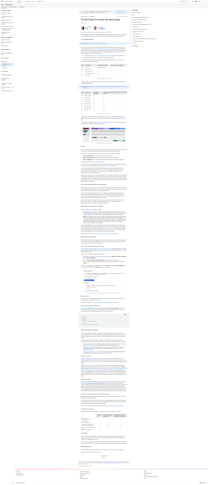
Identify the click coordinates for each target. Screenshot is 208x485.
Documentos (19, 1)
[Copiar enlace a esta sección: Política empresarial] (92, 379)
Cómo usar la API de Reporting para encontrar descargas (106, 302)
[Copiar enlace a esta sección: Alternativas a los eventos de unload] (103, 206)
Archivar (81, 476)
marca (97, 57)
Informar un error (19, 473)
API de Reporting (85, 298)
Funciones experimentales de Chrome (90, 351)
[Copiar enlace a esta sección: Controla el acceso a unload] (99, 330)
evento (85, 34)
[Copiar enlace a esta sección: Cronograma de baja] (94, 39)
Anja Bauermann (92, 452)
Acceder (205, 1)
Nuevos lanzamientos (13, 6)
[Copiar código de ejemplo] (126, 314)
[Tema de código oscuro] (124, 314)
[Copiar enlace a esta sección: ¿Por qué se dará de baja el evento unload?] (107, 184)
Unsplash (98, 452)
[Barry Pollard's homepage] (104, 29)
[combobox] (185, 1)
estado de (87, 214)
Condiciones (18, 482)
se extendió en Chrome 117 (91, 365)
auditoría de (113, 248)
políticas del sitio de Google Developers (112, 462)
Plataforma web (4, 6)
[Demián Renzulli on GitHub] (87, 29)
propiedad (88, 308)
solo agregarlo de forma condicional (110, 229)
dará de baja (91, 34)
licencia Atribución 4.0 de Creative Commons (111, 461)
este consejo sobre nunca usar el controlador (106, 233)
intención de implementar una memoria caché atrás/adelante (107, 48)
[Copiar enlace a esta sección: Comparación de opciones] (95, 409)
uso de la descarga (85, 51)
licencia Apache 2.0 (88, 462)
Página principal (83, 16)
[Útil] (125, 16)
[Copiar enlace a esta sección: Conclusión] (89, 433)
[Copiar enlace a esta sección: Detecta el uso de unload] (97, 237)
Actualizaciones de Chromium (85, 473)
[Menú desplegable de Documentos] (22, 1)
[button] (6, 54)
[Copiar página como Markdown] (86, 23)
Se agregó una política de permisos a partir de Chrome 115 (92, 358)
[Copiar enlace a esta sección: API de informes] (90, 296)
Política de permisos (87, 343)
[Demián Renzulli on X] (86, 29)
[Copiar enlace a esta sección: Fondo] (86, 146)
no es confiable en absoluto (99, 161)
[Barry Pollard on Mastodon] (101, 29)
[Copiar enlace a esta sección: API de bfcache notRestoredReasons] (100, 305)
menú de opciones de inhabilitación (104, 122)
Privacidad (23, 482)
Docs (2, 4)
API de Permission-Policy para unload (105, 55)
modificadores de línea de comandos (116, 405)
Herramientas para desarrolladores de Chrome (91, 248)
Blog (33, 1)
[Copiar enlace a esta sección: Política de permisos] (92, 356)
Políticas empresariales (87, 347)
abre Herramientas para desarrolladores (96, 256)
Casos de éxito (28, 1)
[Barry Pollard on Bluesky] (103, 29)
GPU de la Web (21, 6)
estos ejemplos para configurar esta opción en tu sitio (91, 361)
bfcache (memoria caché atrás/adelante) (109, 165)
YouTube (145, 474)
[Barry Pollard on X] (98, 29)
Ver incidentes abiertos (20, 474)
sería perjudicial (95, 176)
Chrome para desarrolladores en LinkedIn (151, 476)
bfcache (97, 309)
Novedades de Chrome (40, 1)
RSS (144, 478)
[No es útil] (126, 16)
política (92, 383)
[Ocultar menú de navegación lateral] (13, 483)
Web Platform (9, 4)
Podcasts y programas (83, 478)
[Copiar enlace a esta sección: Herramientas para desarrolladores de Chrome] (105, 246)
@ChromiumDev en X (147, 473)
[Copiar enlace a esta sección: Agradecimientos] (92, 446)
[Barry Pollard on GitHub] (100, 29)
